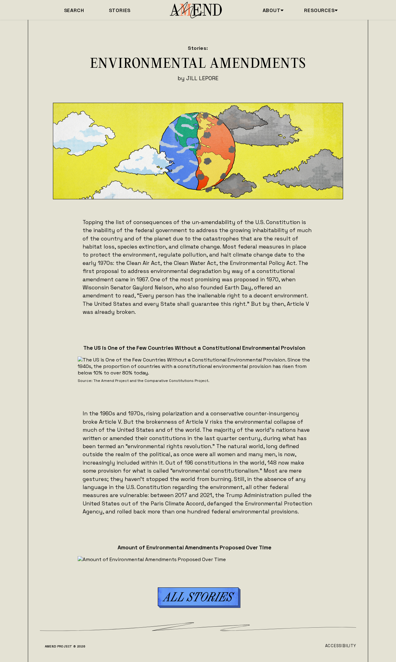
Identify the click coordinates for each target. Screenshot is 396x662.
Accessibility (340, 645)
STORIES (120, 10)
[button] (198, 596)
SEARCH (74, 10)
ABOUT (273, 10)
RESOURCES (321, 10)
